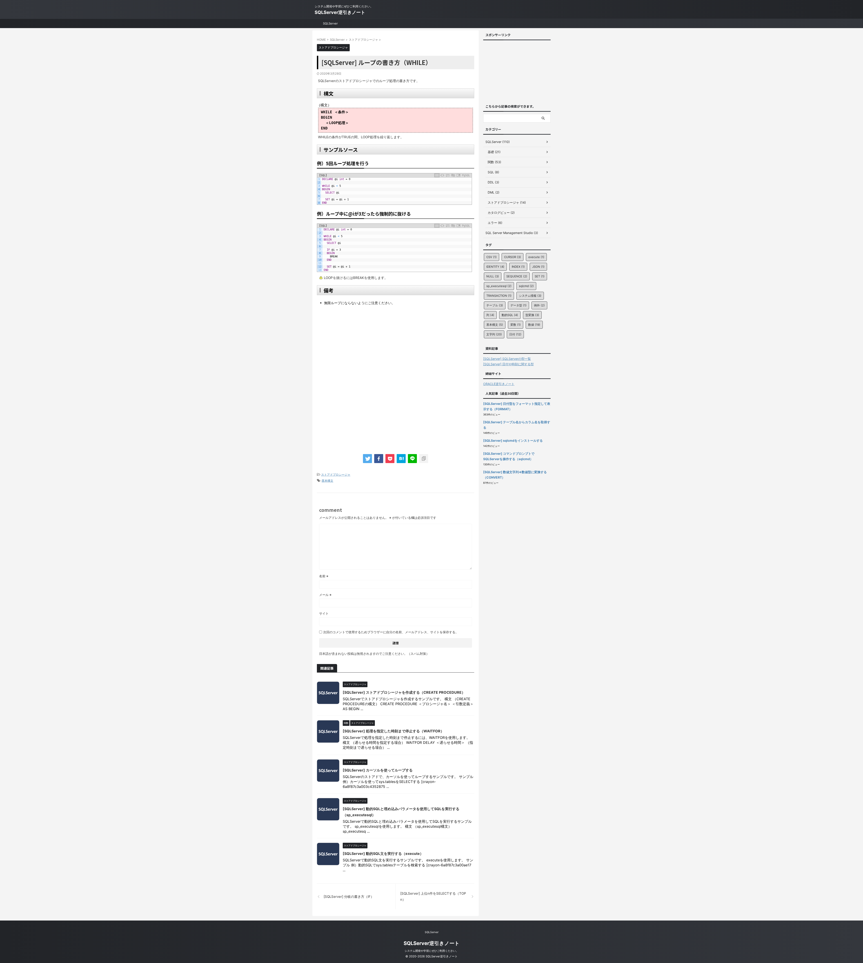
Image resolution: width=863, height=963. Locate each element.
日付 (515, 334)
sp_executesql (499, 286)
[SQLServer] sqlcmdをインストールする (513, 440)
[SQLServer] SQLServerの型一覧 (507, 359)
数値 (534, 324)
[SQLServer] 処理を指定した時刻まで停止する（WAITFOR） (393, 731)
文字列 (494, 334)
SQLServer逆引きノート (340, 12)
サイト (324, 613)
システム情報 (530, 295)
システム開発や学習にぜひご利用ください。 (431, 950)
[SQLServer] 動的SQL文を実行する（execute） (383, 853)
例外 (539, 305)
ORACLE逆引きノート (498, 384)
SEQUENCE (516, 276)
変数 (515, 324)
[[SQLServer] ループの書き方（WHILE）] (401, 458)
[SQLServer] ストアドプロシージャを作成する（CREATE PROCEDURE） (404, 692)
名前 (323, 576)
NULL (492, 276)
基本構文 (327, 480)
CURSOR (512, 257)
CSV (491, 257)
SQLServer (330, 23)
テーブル (494, 305)
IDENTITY (495, 266)
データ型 (518, 305)
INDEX (518, 266)
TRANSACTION (499, 295)
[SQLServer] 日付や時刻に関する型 (508, 364)
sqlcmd (526, 286)
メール (325, 595)
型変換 (532, 315)
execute (536, 257)
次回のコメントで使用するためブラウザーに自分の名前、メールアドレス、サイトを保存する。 (390, 632)
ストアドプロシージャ (335, 474)
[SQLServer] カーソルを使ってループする (378, 770)
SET (540, 276)
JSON (538, 266)
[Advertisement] (354, 346)
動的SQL (510, 315)
